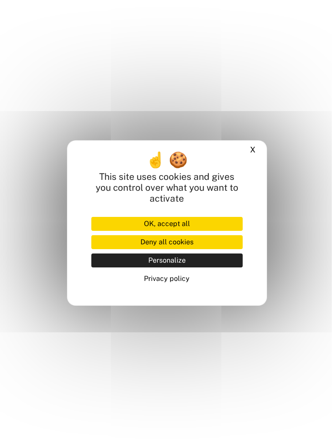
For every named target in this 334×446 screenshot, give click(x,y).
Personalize (167, 260)
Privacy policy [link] (167, 278)
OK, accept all (167, 224)
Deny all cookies (167, 242)
